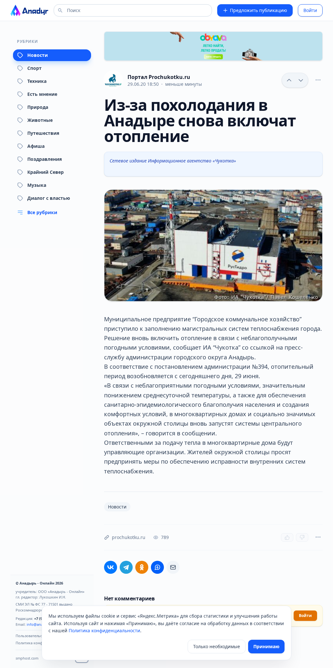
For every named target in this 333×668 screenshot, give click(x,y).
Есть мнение (42, 94)
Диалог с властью (48, 198)
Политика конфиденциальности (104, 630)
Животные (40, 120)
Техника (37, 81)
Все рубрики (42, 212)
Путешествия (43, 133)
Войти (310, 10)
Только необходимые (216, 646)
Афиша (36, 146)
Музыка (36, 185)
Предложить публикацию (258, 10)
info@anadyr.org (41, 624)
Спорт (34, 68)
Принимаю (266, 646)
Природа (37, 107)
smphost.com (27, 658)
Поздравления (44, 159)
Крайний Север (45, 172)
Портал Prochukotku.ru (158, 77)
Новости (37, 55)
